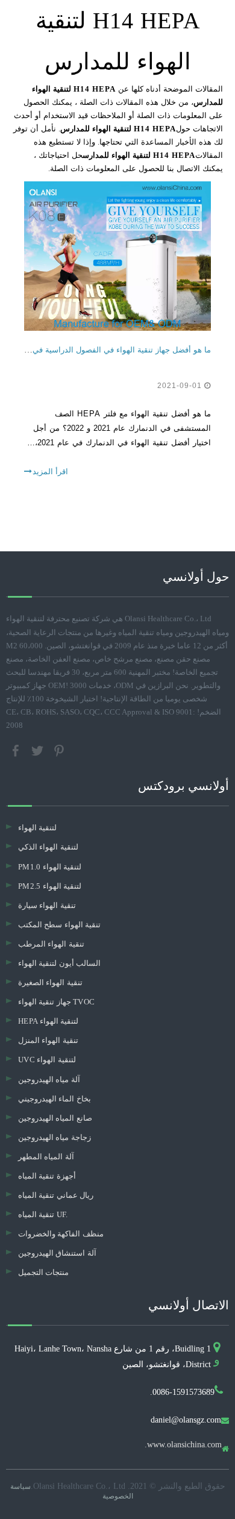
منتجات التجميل (43, 1272)
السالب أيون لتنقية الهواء (59, 963)
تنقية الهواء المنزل (48, 1040)
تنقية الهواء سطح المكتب (59, 924)
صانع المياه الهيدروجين (55, 1118)
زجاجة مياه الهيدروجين (54, 1137)
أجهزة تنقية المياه (47, 1175)
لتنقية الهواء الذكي (48, 846)
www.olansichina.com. (183, 1445)
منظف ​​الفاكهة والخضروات (61, 1233)
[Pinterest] (59, 750)
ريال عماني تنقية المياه (55, 1195)
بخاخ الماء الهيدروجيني (54, 1098)
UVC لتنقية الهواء (47, 1059)
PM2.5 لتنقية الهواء (49, 886)
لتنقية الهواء (37, 827)
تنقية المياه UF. (43, 1214)
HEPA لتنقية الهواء (48, 1021)
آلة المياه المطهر (46, 1156)
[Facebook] (17, 750)
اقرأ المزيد (50, 471)
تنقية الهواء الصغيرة (50, 982)
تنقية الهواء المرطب (51, 943)
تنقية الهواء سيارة (47, 905)
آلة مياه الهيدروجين (49, 1079)
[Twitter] (38, 750)
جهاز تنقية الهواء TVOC (56, 1001)
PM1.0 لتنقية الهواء (49, 866)
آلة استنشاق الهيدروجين (57, 1252)
